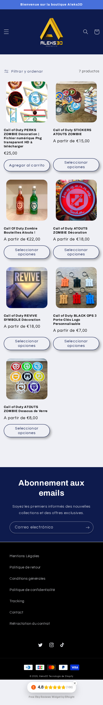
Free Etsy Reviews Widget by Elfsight (51, 697)
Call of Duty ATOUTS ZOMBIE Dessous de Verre (26, 409)
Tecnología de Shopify (61, 676)
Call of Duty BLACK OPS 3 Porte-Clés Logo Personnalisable (75, 320)
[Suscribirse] (87, 527)
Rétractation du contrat (30, 623)
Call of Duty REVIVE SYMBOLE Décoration (22, 317)
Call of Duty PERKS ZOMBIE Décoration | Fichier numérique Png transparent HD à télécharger (23, 138)
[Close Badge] (74, 683)
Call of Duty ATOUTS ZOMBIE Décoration (70, 230)
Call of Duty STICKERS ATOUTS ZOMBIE (72, 132)
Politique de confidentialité (32, 590)
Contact (16, 612)
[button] (6, 31)
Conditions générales (28, 578)
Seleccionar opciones (76, 164)
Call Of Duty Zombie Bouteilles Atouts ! (21, 230)
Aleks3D (43, 676)
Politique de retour (25, 567)
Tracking (17, 601)
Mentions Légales (24, 556)
